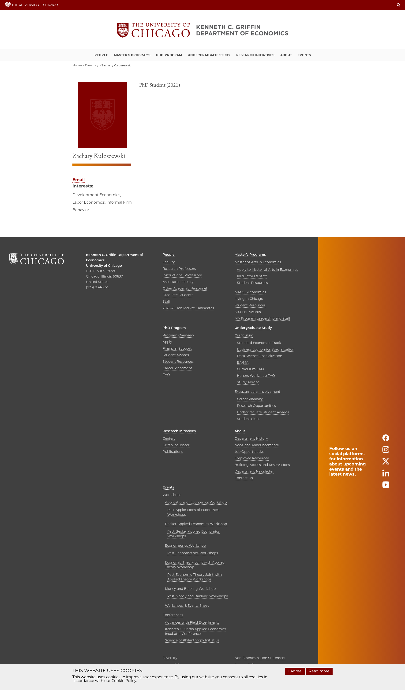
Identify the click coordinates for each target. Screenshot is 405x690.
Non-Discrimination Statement (260, 658)
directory (91, 65)
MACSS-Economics (250, 292)
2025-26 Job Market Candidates (188, 308)
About (286, 55)
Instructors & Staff (252, 276)
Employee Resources (252, 458)
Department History (251, 438)
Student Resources (252, 283)
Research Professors (179, 269)
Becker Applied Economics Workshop (196, 524)
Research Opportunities (256, 406)
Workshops (172, 495)
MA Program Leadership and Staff (262, 318)
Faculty (169, 262)
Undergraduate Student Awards (263, 412)
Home (77, 65)
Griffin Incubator (176, 445)
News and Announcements (257, 445)
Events (304, 55)
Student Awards (248, 312)
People (101, 55)
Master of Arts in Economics (258, 262)
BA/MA (242, 362)
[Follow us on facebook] (385, 440)
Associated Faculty (178, 282)
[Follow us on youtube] (385, 486)
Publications (173, 452)
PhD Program (169, 55)
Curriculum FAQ (250, 369)
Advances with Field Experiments (192, 622)
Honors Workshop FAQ (256, 376)
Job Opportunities (249, 452)
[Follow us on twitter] (385, 463)
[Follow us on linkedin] (385, 475)
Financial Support (177, 348)
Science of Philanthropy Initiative (192, 640)
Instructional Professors (182, 275)
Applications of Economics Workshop (196, 502)
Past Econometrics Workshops (192, 553)
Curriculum (244, 335)
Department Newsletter (254, 471)
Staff (166, 301)
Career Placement (177, 368)
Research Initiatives (255, 55)
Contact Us (244, 478)
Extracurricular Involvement (257, 391)
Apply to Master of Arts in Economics (267, 269)
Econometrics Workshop (185, 545)
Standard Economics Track (259, 343)
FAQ (166, 375)
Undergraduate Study (209, 55)
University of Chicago (104, 265)
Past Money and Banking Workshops (197, 596)
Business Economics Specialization (265, 349)
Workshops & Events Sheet (187, 605)
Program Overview (178, 335)
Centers (169, 438)
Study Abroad (248, 382)
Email (78, 179)
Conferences (173, 615)
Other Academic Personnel (185, 288)
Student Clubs (248, 419)
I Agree (295, 671)
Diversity (170, 658)
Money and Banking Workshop (190, 589)
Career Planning (250, 399)
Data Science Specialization (259, 356)
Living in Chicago (249, 299)
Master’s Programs (132, 55)
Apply (167, 342)
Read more (319, 671)
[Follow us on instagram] (385, 451)
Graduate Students (178, 295)
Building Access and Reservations (262, 465)
